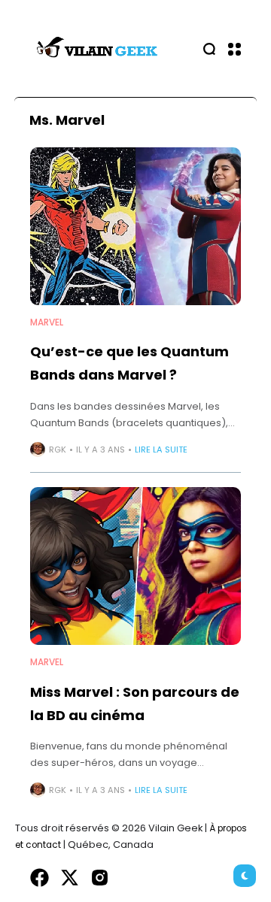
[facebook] (39, 877)
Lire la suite (161, 449)
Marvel (46, 322)
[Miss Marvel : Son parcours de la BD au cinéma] (135, 566)
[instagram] (99, 877)
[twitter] (69, 877)
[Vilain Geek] (98, 48)
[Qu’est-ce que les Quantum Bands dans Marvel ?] (135, 226)
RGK (57, 449)
